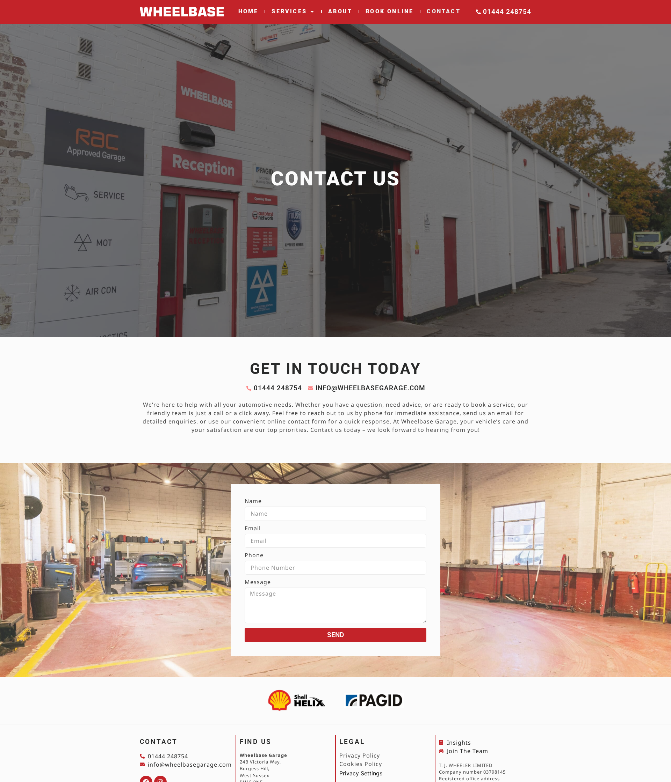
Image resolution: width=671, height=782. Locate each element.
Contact (443, 11)
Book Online (389, 11)
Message (258, 582)
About (340, 11)
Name (253, 501)
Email (253, 528)
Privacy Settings (360, 773)
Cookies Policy (360, 763)
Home (248, 11)
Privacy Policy (359, 755)
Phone (254, 555)
